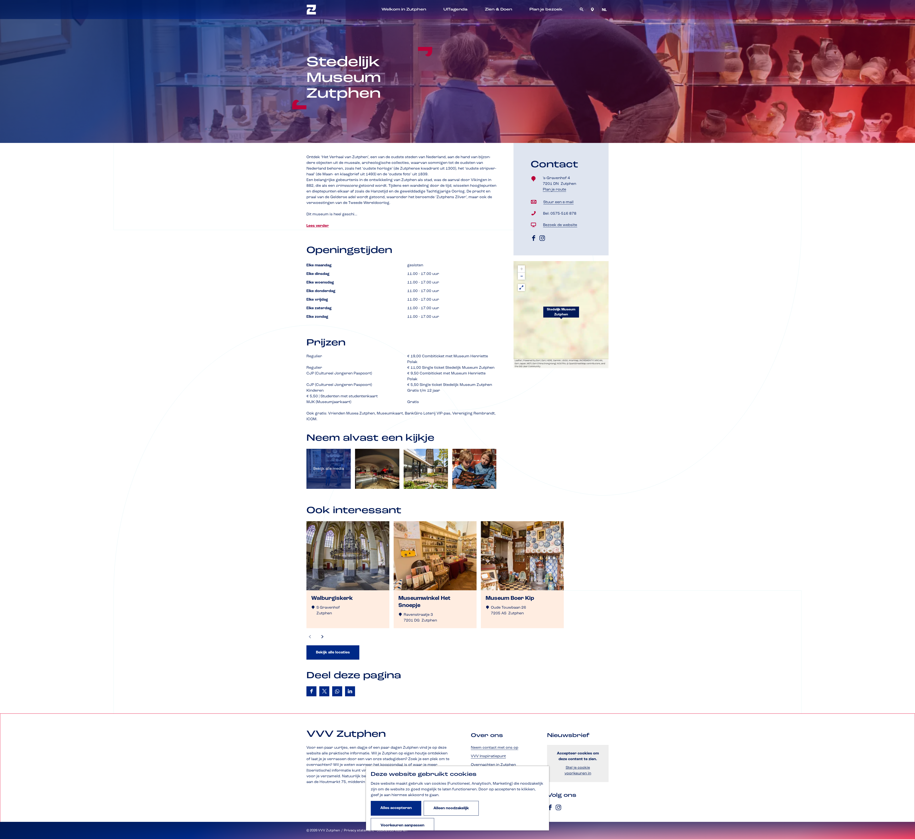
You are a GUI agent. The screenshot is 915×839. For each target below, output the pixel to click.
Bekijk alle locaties (333, 652)
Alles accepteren (396, 808)
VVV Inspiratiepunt (488, 756)
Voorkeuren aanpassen (402, 825)
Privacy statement (359, 830)
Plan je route (556, 189)
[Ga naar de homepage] (311, 9)
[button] (561, 315)
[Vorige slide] (310, 637)
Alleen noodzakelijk (451, 808)
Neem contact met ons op (494, 748)
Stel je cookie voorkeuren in (577, 770)
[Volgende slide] (322, 637)
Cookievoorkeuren (391, 830)
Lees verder (317, 226)
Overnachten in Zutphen (493, 765)
